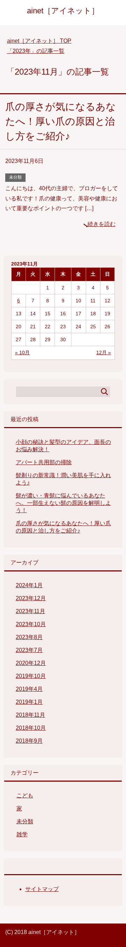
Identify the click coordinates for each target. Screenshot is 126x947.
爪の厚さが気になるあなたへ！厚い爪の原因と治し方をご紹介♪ (60, 121)
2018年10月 (31, 728)
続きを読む (101, 224)
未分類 (15, 177)
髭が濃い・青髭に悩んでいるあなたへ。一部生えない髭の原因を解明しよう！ (63, 503)
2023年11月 (30, 611)
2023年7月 (29, 650)
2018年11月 (30, 715)
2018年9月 (29, 741)
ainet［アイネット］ (63, 10)
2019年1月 (29, 702)
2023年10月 (31, 624)
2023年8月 (29, 637)
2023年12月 (31, 598)
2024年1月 (29, 585)
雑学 (22, 834)
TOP (39, 41)
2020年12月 (31, 663)
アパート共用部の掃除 (44, 462)
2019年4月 (29, 689)
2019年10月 (31, 676)
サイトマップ (42, 889)
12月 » (103, 352)
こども (24, 795)
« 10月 (22, 352)
